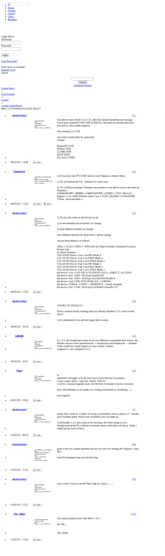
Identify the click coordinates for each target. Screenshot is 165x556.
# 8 (134, 444)
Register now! (8, 70)
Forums (11, 10)
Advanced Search (82, 85)
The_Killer (19, 514)
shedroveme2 (19, 115)
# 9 (134, 479)
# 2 (134, 171)
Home (11, 7)
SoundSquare (19, 444)
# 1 (134, 115)
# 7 (134, 409)
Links (11, 16)
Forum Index (8, 88)
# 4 (134, 301)
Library (11, 13)
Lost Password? (9, 61)
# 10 (133, 514)
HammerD (19, 171)
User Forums (8, 94)
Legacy (5, 100)
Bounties (12, 19)
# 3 (134, 213)
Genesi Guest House (11, 105)
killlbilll (19, 336)
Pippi (19, 370)
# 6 (134, 370)
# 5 (134, 336)
